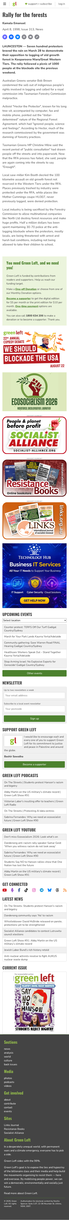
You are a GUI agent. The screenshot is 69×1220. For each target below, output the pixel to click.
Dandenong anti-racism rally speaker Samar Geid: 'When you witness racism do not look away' (32, 844)
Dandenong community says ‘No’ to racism (28, 906)
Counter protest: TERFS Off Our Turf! (25, 627)
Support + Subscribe (40, 4)
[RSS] (65, 890)
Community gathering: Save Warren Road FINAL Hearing (32, 644)
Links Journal (11, 1125)
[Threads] (57, 890)
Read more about (20, 1193)
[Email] (30, 36)
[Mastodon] (4, 36)
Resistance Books (14, 1129)
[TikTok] (26, 890)
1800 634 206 (34, 315)
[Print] (24, 36)
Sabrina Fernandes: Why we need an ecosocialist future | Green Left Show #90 (32, 818)
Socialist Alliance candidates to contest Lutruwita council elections (32, 923)
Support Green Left (19, 729)
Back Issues (10, 1064)
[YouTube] (4, 890)
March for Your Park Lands (19, 636)
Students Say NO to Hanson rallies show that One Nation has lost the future (33, 863)
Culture (8, 1060)
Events (8, 1111)
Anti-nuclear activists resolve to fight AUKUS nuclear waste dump (30, 948)
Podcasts (9, 1082)
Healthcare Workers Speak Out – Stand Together (32, 652)
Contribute (10, 1103)
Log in (61, 4)
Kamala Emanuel (14, 23)
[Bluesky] (17, 36)
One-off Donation (26, 289)
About (7, 1099)
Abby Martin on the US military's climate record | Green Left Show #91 (32, 793)
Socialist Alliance (14, 1133)
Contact (8, 1107)
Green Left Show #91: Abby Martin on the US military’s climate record (30, 932)
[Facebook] (11, 36)
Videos (8, 1086)
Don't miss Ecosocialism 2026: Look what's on (31, 837)
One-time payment (26, 306)
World (7, 1056)
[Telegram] (41, 890)
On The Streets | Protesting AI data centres (29, 811)
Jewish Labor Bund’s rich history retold (26, 940)
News (39, 29)
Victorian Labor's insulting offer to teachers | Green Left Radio (33, 803)
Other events (34, 673)
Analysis (8, 1053)
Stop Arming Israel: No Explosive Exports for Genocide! (30, 663)
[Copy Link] (36, 36)
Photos (8, 1078)
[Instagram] (34, 890)
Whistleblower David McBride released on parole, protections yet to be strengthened (33, 913)
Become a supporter (18, 298)
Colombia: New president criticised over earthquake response (34, 957)
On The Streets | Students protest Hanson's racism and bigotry (33, 784)
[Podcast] (12, 890)
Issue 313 (27, 29)
